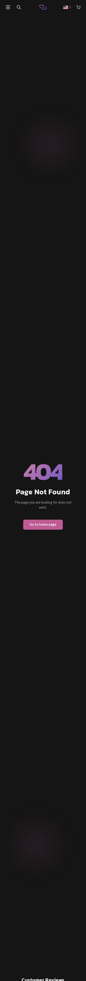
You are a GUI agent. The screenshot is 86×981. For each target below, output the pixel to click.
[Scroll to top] (77, 972)
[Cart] (78, 7)
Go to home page (43, 524)
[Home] (43, 7)
